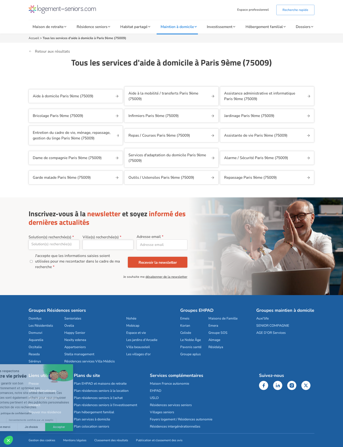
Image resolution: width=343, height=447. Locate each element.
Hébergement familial (264, 26)
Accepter (73, 427)
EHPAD (155, 390)
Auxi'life (262, 318)
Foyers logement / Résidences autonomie (181, 419)
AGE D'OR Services (271, 332)
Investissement (219, 26)
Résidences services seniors (171, 405)
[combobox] (54, 245)
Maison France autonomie (169, 383)
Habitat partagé (133, 26)
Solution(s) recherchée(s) (50, 237)
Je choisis (45, 427)
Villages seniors (162, 412)
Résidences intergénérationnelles (175, 426)
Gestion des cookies (42, 440)
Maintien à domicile (177, 26)
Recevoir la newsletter (158, 262)
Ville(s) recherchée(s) (101, 237)
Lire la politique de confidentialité (27, 413)
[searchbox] (54, 244)
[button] (8, 440)
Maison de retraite (48, 26)
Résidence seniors (92, 26)
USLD (154, 398)
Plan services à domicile (92, 419)
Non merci (17, 427)
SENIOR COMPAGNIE (272, 325)
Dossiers (303, 26)
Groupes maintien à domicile (285, 310)
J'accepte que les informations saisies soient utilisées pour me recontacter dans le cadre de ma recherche (77, 261)
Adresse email (149, 236)
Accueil (34, 38)
